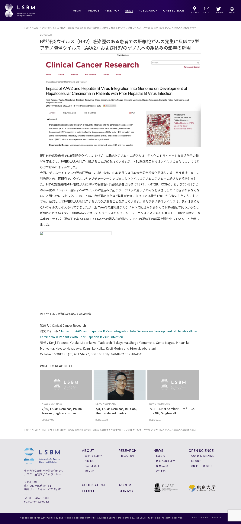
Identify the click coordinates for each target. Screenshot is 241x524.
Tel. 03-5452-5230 (36, 498)
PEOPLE (93, 10)
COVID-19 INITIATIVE (202, 456)
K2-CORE (196, 461)
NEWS (129, 10)
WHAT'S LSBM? (93, 456)
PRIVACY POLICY (199, 517)
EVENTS (160, 456)
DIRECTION (127, 456)
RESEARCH (112, 10)
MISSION (89, 461)
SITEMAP (216, 517)
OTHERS (160, 471)
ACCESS (125, 485)
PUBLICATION (148, 10)
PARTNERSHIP (92, 466)
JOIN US (89, 471)
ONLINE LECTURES (201, 466)
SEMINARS (162, 466)
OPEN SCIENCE (173, 10)
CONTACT (126, 491)
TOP (26, 27)
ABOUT (78, 10)
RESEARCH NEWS (166, 461)
